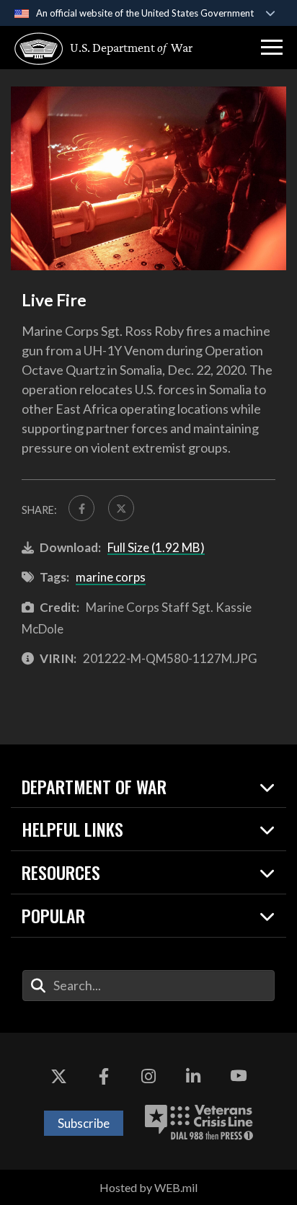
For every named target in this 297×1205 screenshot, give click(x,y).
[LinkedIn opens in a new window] (193, 1076)
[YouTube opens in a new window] (239, 1076)
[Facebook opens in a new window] (104, 1076)
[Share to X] (121, 508)
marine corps (111, 576)
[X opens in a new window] (58, 1076)
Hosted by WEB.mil (148, 1187)
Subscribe (84, 1123)
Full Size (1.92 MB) (156, 547)
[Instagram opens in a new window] (148, 1076)
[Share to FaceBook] (81, 508)
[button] (272, 47)
